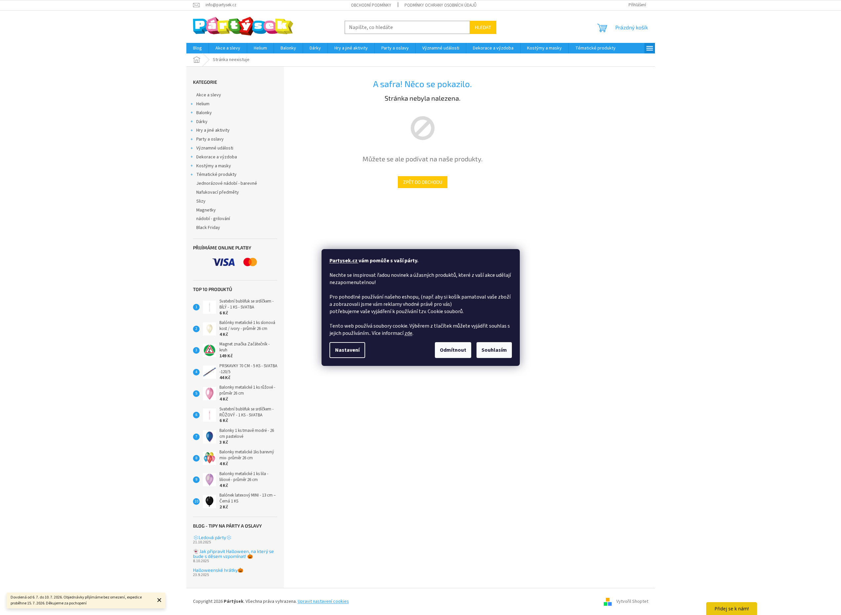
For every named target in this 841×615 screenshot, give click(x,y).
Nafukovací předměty (217, 192)
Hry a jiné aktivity (213, 130)
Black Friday (208, 227)
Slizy (201, 201)
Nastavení (347, 350)
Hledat (483, 27)
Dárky (202, 121)
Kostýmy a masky (213, 166)
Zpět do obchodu (422, 182)
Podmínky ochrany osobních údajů (440, 5)
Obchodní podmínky (371, 5)
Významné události (214, 148)
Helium (203, 104)
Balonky (204, 113)
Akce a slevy (208, 95)
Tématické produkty (216, 174)
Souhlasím (494, 350)
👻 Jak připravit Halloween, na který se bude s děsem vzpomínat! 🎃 (233, 554)
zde (408, 333)
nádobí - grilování (213, 218)
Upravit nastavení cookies (323, 601)
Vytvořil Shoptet (632, 601)
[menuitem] (197, 48)
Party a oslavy (210, 139)
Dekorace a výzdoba (216, 157)
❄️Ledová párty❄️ (212, 537)
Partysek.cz (344, 260)
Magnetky (206, 210)
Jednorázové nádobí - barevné (226, 183)
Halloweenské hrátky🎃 (218, 569)
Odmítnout (453, 350)
